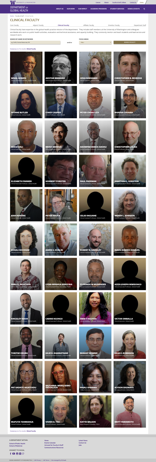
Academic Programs (99, 9)
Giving (141, 2)
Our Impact (82, 9)
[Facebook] (10, 453)
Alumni (106, 2)
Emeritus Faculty (114, 25)
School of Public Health (17, 443)
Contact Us (133, 2)
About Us (59, 9)
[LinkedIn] (20, 453)
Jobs (80, 445)
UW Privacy (37, 460)
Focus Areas (84, 39)
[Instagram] (17, 453)
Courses (98, 2)
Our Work (71, 9)
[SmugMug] (23, 453)
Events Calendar (50, 443)
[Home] (19, 9)
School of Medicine (15, 446)
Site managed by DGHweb (58, 460)
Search (144, 9)
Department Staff (140, 25)
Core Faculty (14, 25)
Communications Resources (53, 447)
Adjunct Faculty (38, 25)
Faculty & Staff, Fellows (119, 2)
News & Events (134, 9)
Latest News (83, 440)
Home (12, 16)
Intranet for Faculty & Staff (53, 445)
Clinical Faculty (63, 25)
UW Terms (46, 460)
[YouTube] (13, 453)
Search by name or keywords (21, 39)
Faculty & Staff (19, 16)
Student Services (117, 9)
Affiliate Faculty (88, 25)
